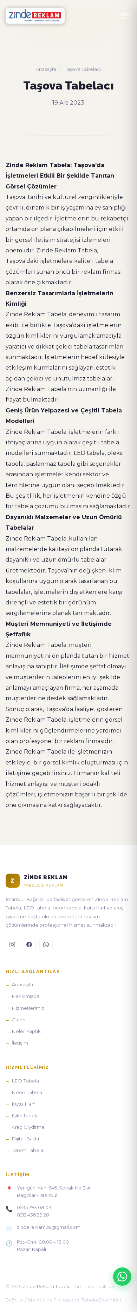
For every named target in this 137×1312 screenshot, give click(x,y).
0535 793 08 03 (34, 1207)
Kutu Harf (23, 1104)
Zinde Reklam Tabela (46, 1286)
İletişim (20, 1043)
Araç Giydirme (28, 1127)
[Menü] (125, 16)
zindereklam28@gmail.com (48, 1227)
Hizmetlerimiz (28, 1008)
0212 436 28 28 (33, 1215)
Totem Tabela (27, 1150)
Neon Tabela (27, 1092)
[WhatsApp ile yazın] (122, 1276)
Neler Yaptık (26, 1031)
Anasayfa (46, 69)
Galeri (18, 1019)
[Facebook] (29, 944)
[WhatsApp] (46, 944)
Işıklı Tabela (25, 1115)
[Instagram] (12, 944)
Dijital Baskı (25, 1138)
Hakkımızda (25, 996)
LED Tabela (25, 1081)
